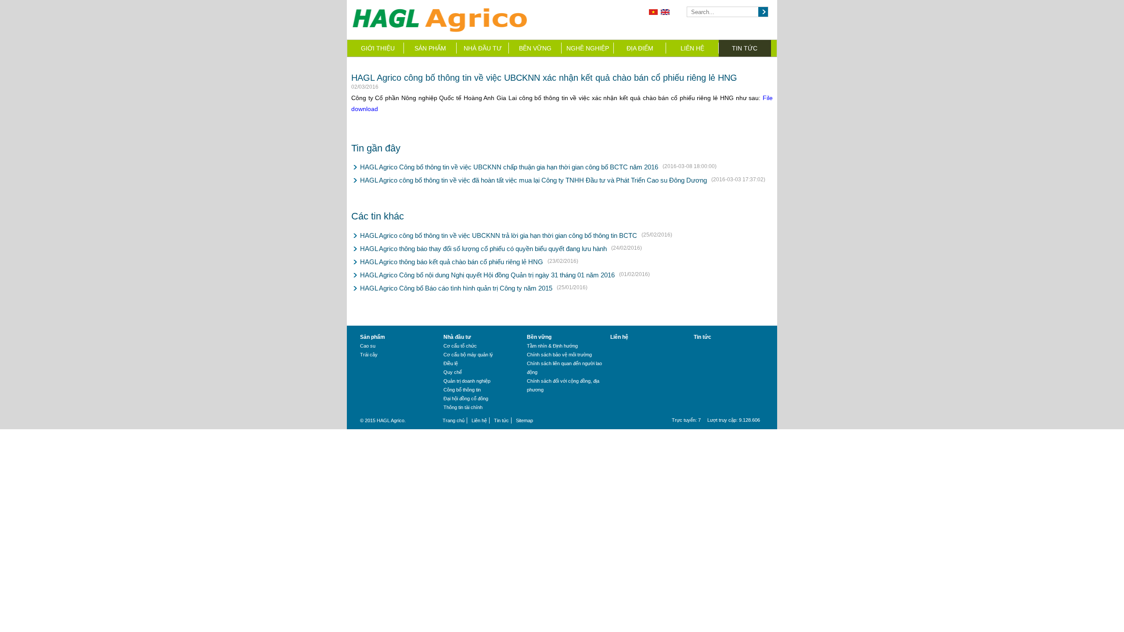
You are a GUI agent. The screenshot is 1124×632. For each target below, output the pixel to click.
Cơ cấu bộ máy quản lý (468, 354)
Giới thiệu (378, 48)
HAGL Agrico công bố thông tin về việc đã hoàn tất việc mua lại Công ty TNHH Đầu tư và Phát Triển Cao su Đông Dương (533, 180)
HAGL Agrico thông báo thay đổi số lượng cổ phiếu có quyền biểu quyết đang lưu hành (483, 248)
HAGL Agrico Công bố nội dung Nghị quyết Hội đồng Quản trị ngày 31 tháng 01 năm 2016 (487, 275)
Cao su (367, 345)
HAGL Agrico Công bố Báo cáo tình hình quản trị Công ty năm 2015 (456, 288)
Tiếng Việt (653, 12)
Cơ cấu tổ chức (460, 345)
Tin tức (744, 48)
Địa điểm (640, 48)
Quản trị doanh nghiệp (466, 381)
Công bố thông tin (462, 389)
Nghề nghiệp (587, 48)
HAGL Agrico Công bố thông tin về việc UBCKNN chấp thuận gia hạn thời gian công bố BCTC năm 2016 (509, 167)
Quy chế (452, 372)
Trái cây (369, 354)
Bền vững (535, 48)
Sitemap (524, 420)
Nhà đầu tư (483, 48)
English (665, 12)
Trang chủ (454, 420)
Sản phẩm (430, 48)
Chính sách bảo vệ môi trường (559, 354)
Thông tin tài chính (463, 407)
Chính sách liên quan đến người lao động (564, 368)
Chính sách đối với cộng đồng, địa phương (563, 385)
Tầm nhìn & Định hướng (552, 345)
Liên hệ (692, 48)
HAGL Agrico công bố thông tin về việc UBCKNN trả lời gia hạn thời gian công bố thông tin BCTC (498, 235)
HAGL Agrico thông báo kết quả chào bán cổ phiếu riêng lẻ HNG (451, 262)
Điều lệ (450, 363)
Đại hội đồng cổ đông (465, 398)
